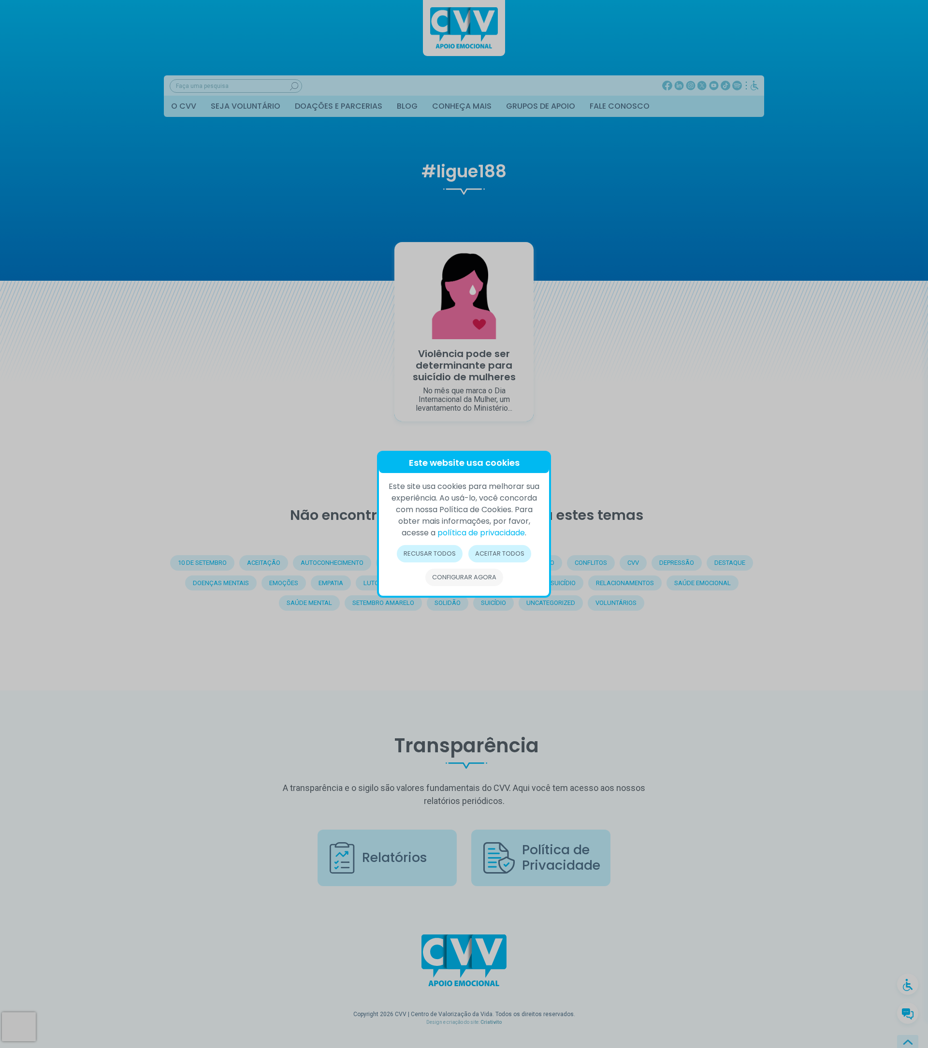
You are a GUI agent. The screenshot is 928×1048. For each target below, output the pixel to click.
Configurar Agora (464, 577)
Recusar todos (430, 553)
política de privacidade (481, 532)
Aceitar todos (499, 553)
